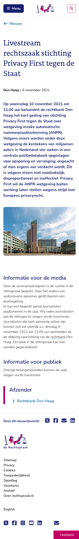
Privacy (9, 465)
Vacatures (11, 485)
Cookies (10, 470)
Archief (9, 490)
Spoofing (10, 480)
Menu (16, 8)
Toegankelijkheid (17, 475)
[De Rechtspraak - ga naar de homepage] (15, 441)
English (9, 509)
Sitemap (10, 460)
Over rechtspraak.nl (19, 495)
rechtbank (58, 337)
